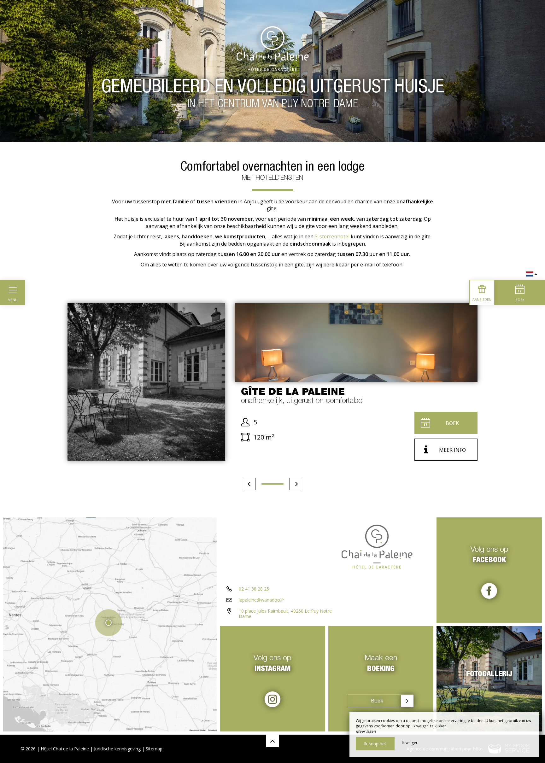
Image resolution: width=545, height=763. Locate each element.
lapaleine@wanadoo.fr (261, 600)
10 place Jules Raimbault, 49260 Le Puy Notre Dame (285, 613)
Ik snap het (375, 744)
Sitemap (154, 749)
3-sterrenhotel (331, 236)
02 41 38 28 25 (254, 589)
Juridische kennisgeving (117, 749)
